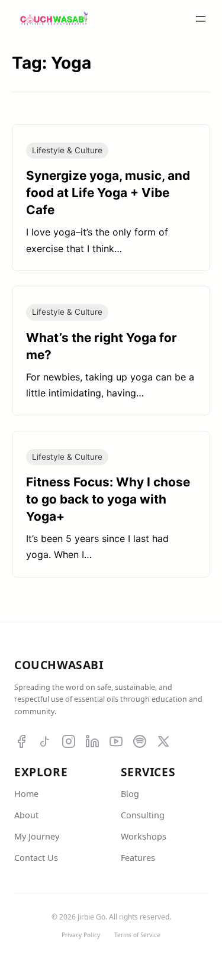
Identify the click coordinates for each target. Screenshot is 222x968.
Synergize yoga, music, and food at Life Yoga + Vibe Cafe (108, 192)
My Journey (36, 836)
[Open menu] (201, 19)
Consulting (143, 815)
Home (26, 793)
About (26, 815)
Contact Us (36, 857)
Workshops (143, 836)
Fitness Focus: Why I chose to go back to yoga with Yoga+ (108, 499)
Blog (130, 793)
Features (138, 857)
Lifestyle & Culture (67, 150)
